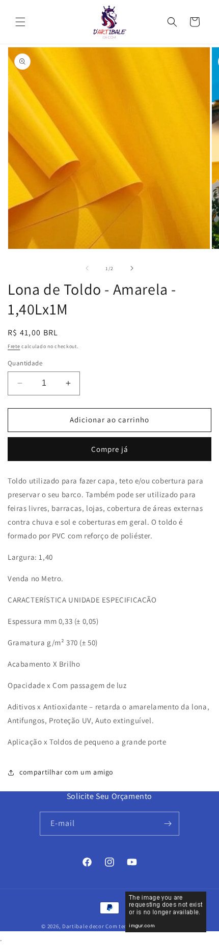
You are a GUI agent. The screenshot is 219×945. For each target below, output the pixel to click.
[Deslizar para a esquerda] (87, 268)
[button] (20, 22)
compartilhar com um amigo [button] (66, 772)
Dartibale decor (83, 926)
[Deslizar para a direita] (132, 268)
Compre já (109, 449)
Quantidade (25, 363)
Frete (14, 346)
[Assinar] (167, 824)
